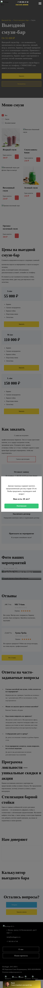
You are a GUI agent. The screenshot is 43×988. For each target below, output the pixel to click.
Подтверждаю (21, 506)
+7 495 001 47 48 (22, 2)
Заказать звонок (22, 5)
